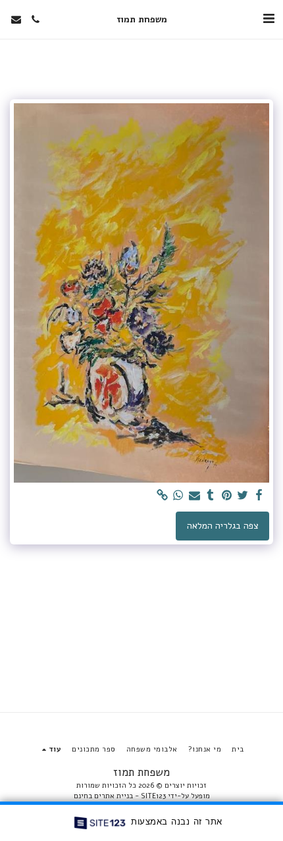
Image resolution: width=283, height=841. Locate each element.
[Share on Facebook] (259, 495)
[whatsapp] (178, 495)
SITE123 (153, 796)
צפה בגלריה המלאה (223, 525)
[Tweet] (243, 495)
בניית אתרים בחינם (103, 796)
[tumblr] (211, 495)
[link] (162, 495)
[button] (268, 18)
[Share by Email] (195, 495)
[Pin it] (227, 495)
